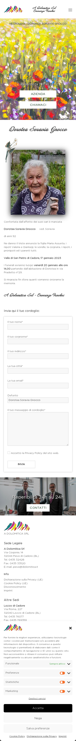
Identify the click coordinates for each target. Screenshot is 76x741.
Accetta (38, 708)
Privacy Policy (33, 453)
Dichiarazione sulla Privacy (42, 736)
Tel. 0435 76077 (14, 616)
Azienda (38, 94)
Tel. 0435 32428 (14, 559)
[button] (70, 628)
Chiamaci (38, 105)
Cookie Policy (17, 736)
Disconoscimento (15, 587)
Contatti (38, 508)
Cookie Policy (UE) (16, 583)
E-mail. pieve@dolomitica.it (21, 567)
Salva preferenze (38, 728)
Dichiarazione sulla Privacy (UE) (23, 579)
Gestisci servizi (37, 698)
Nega (38, 718)
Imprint (63, 736)
